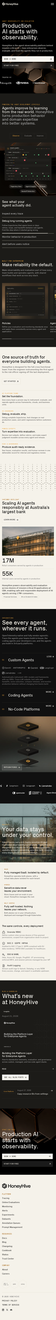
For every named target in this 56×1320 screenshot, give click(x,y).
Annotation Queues (11, 1223)
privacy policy (9, 1301)
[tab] (16, 136)
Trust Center (8, 1259)
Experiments (8, 1215)
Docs (4, 1238)
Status (5, 1255)
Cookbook (6, 1250)
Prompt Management (12, 1227)
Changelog (7, 1246)
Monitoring (7, 1206)
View (48, 178)
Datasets (6, 1219)
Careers (6, 1274)
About (5, 1270)
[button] (52, 3)
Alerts (5, 1211)
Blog (4, 1242)
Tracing (5, 1198)
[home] (24, 3)
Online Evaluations (11, 1202)
